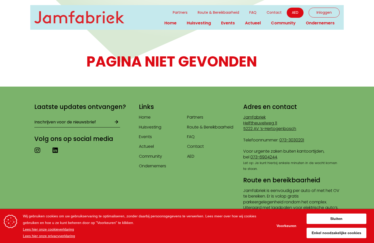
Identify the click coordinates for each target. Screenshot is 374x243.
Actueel (253, 23)
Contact (274, 12)
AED (295, 12)
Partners (180, 12)
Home (170, 23)
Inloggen (324, 12)
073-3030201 (291, 140)
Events (228, 23)
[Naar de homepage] (79, 17)
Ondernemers (320, 23)
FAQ (252, 12)
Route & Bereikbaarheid (218, 12)
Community (283, 23)
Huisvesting (199, 23)
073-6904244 (263, 157)
